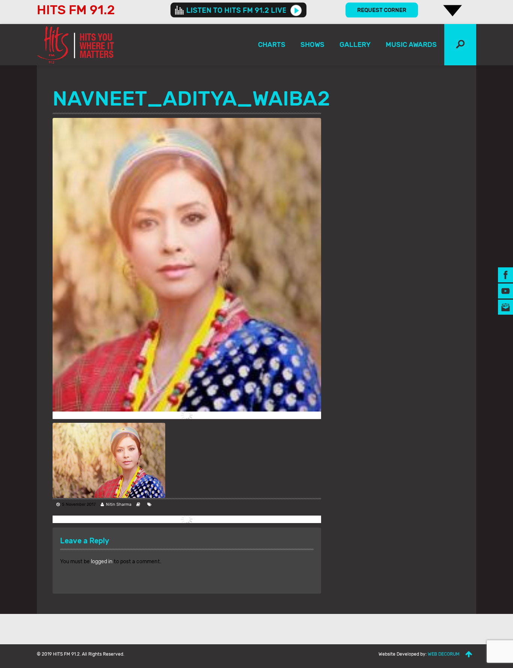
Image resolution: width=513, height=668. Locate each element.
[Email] (505, 306)
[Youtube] (505, 290)
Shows (312, 45)
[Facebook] (505, 274)
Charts (271, 45)
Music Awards (411, 45)
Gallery (355, 45)
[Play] (296, 10)
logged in (102, 561)
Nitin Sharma (118, 504)
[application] (238, 10)
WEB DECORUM (444, 654)
